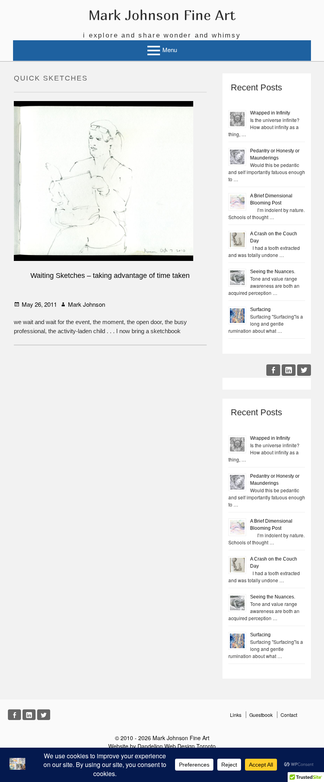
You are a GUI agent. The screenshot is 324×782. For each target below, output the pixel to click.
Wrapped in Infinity (270, 113)
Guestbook (261, 714)
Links (235, 714)
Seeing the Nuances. (272, 271)
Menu (169, 49)
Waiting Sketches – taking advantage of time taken (110, 275)
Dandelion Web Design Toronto (177, 746)
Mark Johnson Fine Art (162, 15)
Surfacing (260, 309)
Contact (289, 714)
